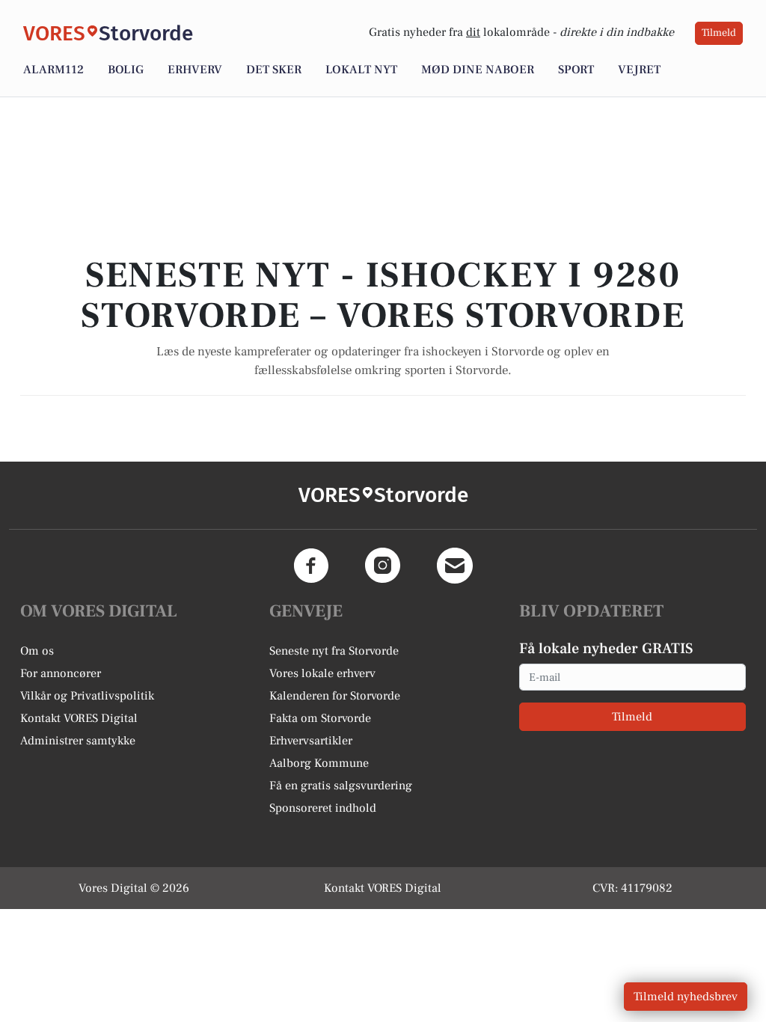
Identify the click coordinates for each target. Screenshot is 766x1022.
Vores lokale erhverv (322, 673)
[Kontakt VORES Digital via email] (455, 566)
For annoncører (60, 673)
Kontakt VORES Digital (79, 718)
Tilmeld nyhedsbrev (686, 996)
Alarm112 (53, 69)
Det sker (273, 69)
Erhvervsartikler (310, 740)
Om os (37, 650)
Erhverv (195, 69)
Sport (576, 69)
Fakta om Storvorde (320, 718)
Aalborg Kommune (319, 763)
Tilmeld (719, 33)
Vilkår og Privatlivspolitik (87, 695)
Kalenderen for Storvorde (334, 695)
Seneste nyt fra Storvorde (334, 650)
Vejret (639, 69)
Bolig (126, 69)
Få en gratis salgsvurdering (340, 785)
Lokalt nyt (361, 69)
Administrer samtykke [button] (77, 740)
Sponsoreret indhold (322, 808)
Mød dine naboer (477, 69)
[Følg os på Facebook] (311, 566)
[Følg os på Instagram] (383, 566)
